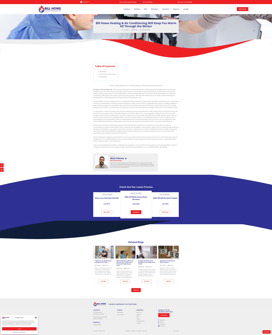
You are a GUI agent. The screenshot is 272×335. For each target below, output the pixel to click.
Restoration (154, 9)
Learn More (107, 204)
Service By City (140, 321)
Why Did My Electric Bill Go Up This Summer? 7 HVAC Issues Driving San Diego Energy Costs (124, 263)
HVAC (145, 9)
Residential (120, 312)
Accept (19, 329)
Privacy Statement (22, 332)
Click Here (140, 2)
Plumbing (137, 9)
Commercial (165, 9)
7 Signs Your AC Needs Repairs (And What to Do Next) (103, 261)
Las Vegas (186, 9)
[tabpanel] (107, 204)
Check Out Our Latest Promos (108, 74)
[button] (36, 317)
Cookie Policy (15, 332)
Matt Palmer (103, 71)
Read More (103, 281)
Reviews (139, 314)
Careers (139, 319)
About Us (139, 312)
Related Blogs (103, 77)
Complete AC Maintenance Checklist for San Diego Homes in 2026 (146, 262)
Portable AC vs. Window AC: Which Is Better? (167, 261)
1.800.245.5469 (97, 325)
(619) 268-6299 (188, 2)
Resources (176, 9)
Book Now (107, 212)
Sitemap (139, 323)
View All (136, 290)
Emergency (127, 9)
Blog (138, 317)
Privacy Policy (176, 331)
